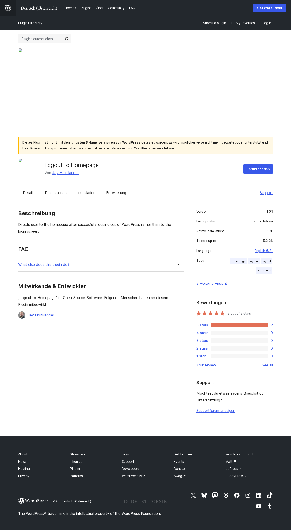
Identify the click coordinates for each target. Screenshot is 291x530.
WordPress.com (239, 454)
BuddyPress (237, 476)
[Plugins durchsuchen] (66, 38)
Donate (181, 468)
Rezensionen (56, 192)
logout (266, 261)
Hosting (24, 468)
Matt (231, 461)
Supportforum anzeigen (215, 410)
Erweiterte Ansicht (211, 283)
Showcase (78, 454)
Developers (131, 468)
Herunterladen (258, 169)
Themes (76, 461)
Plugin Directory (30, 23)
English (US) (264, 251)
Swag (180, 476)
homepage (238, 261)
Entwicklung (116, 192)
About (22, 454)
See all (267, 365)
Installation (86, 192)
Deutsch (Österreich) (76, 501)
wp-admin (264, 270)
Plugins (75, 468)
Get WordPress (269, 8)
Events (179, 461)
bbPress (234, 468)
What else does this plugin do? (43, 264)
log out (254, 261)
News (22, 461)
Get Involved (183, 454)
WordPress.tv (134, 476)
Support (266, 192)
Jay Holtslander (65, 172)
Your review (206, 365)
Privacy (23, 476)
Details (28, 192)
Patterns (76, 476)
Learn (126, 454)
